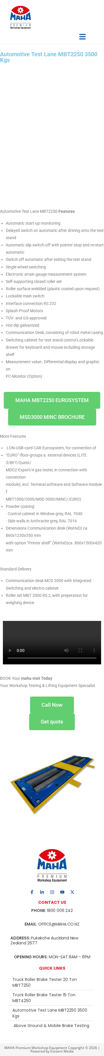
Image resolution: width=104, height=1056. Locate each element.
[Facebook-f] (31, 892)
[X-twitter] (72, 892)
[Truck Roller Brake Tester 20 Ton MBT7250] (51, 982)
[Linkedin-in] (42, 892)
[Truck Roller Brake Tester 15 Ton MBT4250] (51, 998)
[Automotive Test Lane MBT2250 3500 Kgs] (51, 1013)
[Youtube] (62, 892)
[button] (82, 36)
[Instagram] (52, 892)
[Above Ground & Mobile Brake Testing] (51, 1025)
